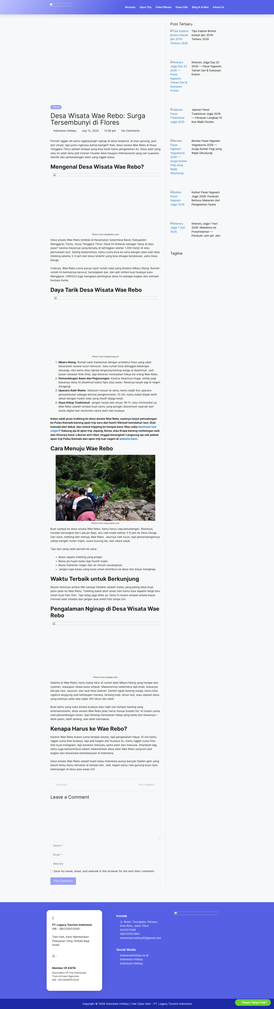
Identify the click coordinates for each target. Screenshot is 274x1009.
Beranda (130, 7)
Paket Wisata (163, 7)
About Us (218, 7)
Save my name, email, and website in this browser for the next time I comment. (104, 871)
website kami (128, 438)
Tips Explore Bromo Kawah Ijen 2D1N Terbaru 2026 (204, 35)
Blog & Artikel (200, 7)
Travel (56, 107)
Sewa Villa (182, 7)
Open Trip (145, 7)
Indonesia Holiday (117, 1003)
